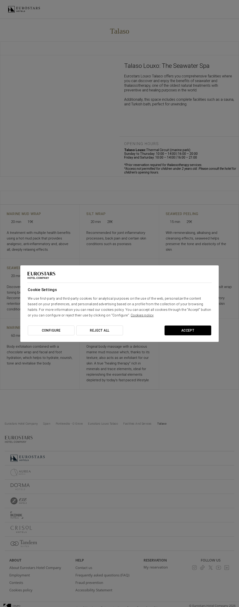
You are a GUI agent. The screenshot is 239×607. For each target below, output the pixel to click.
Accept (188, 330)
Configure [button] (51, 330)
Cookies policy (142, 315)
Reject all (99, 330)
